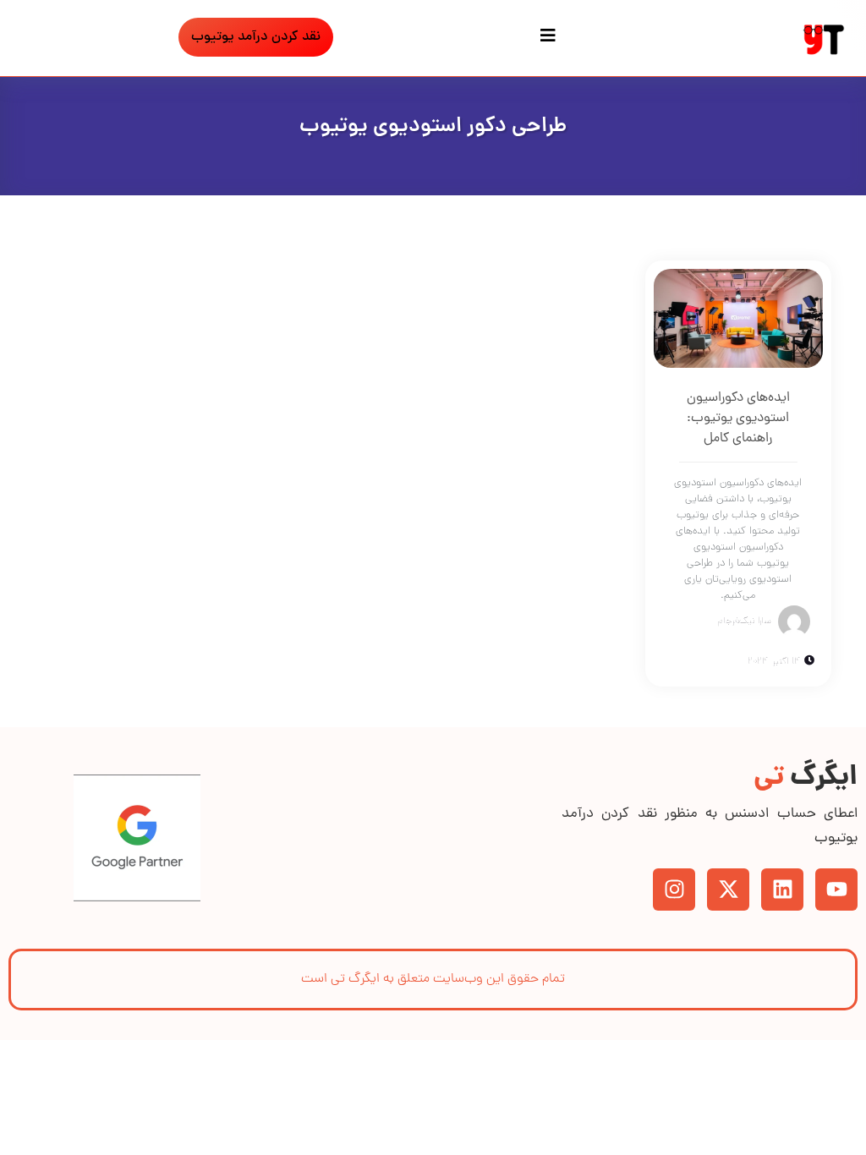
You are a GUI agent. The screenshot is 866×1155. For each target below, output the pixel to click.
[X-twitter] (728, 889)
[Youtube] (836, 889)
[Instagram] (674, 889)
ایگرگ (806, 778)
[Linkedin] (782, 889)
